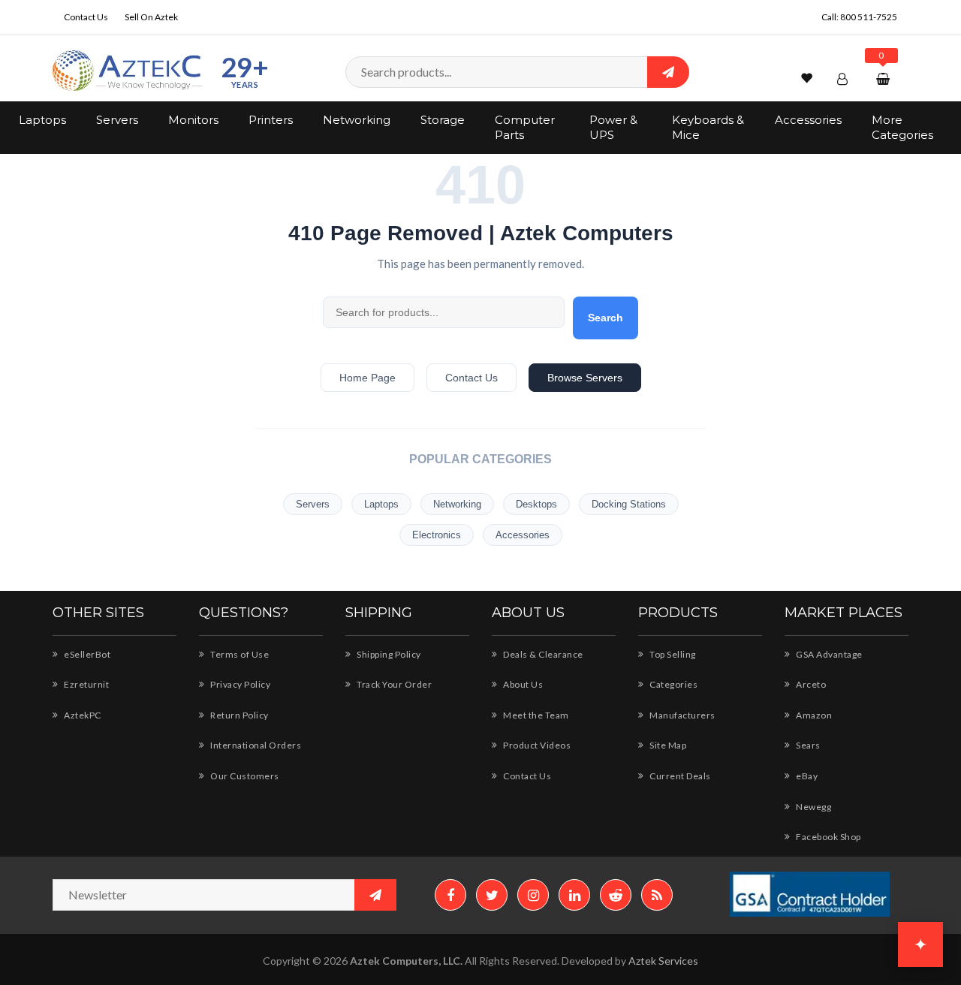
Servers (117, 120)
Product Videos (536, 745)
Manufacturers (681, 715)
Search (605, 318)
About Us (522, 684)
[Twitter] (492, 895)
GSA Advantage (828, 654)
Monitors (193, 120)
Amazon (813, 715)
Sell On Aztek (151, 17)
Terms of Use (239, 654)
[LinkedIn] (574, 895)
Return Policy (239, 715)
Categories (672, 684)
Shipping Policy (388, 654)
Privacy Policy (239, 684)
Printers (271, 120)
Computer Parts (525, 127)
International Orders (255, 745)
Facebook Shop (827, 836)
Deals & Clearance (542, 654)
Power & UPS (613, 127)
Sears (807, 745)
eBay (806, 776)
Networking (356, 120)
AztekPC (81, 715)
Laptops (42, 120)
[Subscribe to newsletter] (375, 895)
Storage (442, 120)
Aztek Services (663, 960)
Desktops (536, 504)
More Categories (902, 127)
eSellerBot (86, 654)
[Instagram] (533, 895)
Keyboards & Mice (708, 127)
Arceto (810, 684)
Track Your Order (393, 684)
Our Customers (244, 776)
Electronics (436, 535)
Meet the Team (535, 715)
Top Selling (672, 654)
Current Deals (679, 776)
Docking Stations (629, 504)
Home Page (367, 378)
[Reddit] (615, 895)
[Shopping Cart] (884, 78)
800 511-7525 (868, 17)
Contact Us (86, 17)
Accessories (808, 120)
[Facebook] (450, 895)
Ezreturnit (85, 684)
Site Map (667, 745)
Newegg (812, 806)
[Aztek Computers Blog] (657, 895)
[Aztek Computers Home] (128, 71)
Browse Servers (584, 378)
